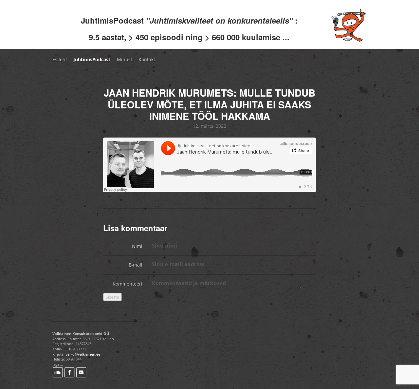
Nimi (137, 246)
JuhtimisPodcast (91, 59)
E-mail (135, 265)
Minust (124, 59)
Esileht (59, 59)
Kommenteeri (127, 284)
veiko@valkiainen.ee (82, 354)
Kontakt (146, 59)
